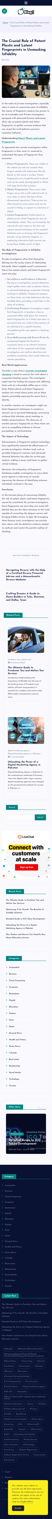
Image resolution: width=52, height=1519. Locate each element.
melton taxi (26, 660)
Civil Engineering (12, 1381)
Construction (32, 1381)
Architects (9, 1366)
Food (11, 1020)
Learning (9, 1424)
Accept (18, 1508)
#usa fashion (11, 1361)
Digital (12, 1000)
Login (7, 1472)
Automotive (25, 1366)
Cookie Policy (27, 1502)
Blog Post (9, 1483)
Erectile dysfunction (13, 1404)
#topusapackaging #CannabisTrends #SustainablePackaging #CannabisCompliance (24, 1355)
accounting (27, 1361)
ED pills (8, 1392)
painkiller (9, 1429)
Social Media (15, 1073)
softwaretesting (12, 1440)
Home (5, 23)
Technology (14, 1079)
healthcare (21, 1414)
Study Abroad (31, 1440)
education (23, 1392)
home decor (38, 1419)
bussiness (23, 1371)
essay (31, 1404)
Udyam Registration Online (17, 1455)
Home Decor (14, 1046)
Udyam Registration (29, 1450)
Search (12, 807)
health (8, 1414)
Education (13, 1007)
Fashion (12, 1013)
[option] (26, 1134)
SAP (7, 1434)
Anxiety (42, 1361)
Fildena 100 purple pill (15, 1409)
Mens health (34, 1424)
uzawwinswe (40, 1455)
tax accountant (11, 1445)
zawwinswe (10, 1460)
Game (11, 1027)
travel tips (9, 1450)
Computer (13, 987)
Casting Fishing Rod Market (17, 1376)
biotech (40, 1366)
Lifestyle (13, 1053)
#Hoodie (9, 1349)
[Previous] (39, 1107)
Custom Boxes (11, 1387)
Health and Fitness (17, 1040)
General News (15, 1033)
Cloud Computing (17, 981)
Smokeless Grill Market (25, 1434)
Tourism (12, 1086)
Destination (14, 994)
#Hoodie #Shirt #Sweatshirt (31, 1349)
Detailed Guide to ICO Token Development (25, 919)
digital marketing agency (18, 751)
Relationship (14, 1066)
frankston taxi (14, 660)
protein (23, 1429)
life (20, 1424)
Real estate (14, 1059)
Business (5, 60)
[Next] (44, 1107)
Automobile (14, 967)
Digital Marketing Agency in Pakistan (24, 754)
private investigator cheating (26, 555)
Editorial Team (15, 1150)
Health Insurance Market (16, 1419)
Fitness (34, 1409)
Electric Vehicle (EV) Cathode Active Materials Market (24, 1398)
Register (8, 1477)
